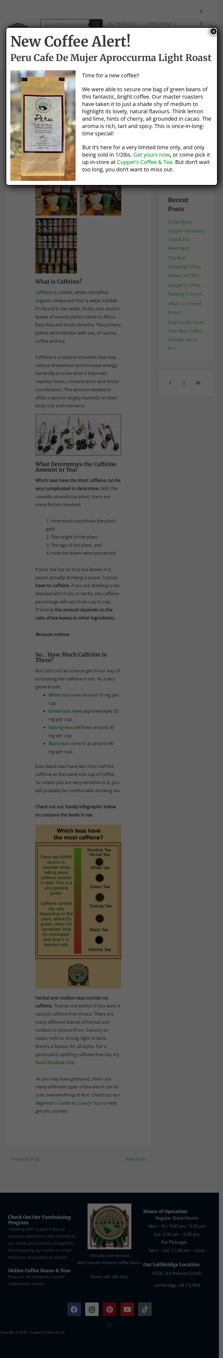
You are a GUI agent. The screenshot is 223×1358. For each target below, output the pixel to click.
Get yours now (151, 154)
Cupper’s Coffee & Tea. (145, 162)
